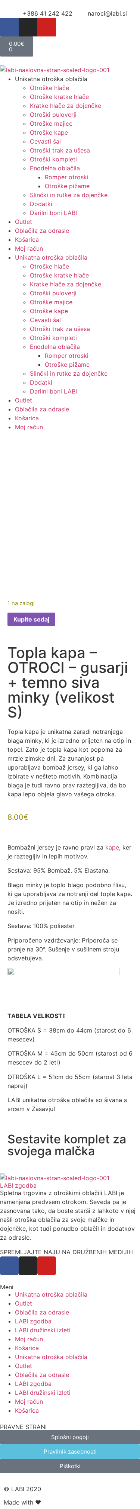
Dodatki (41, 204)
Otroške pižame (67, 186)
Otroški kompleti (53, 159)
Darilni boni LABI (53, 212)
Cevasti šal (45, 141)
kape (111, 847)
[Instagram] (28, 27)
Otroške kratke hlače (59, 96)
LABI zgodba (18, 1185)
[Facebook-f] (9, 27)
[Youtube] (46, 27)
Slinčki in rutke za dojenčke (69, 195)
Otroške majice (51, 123)
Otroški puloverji (53, 114)
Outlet (23, 221)
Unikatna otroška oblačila (51, 1294)
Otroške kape (49, 132)
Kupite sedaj (31, 619)
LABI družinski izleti (43, 1330)
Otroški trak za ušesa (60, 150)
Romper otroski (66, 177)
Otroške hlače (49, 87)
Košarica (27, 239)
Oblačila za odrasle (42, 230)
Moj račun (29, 248)
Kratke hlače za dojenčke (65, 105)
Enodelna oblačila (55, 168)
